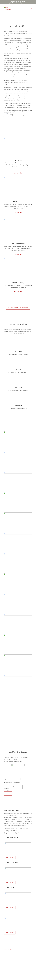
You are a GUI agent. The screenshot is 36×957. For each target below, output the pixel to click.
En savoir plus (18, 173)
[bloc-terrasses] (18, 595)
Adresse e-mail (8, 782)
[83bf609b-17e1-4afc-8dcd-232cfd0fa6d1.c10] (18, 473)
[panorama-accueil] (18, 514)
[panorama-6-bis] (18, 676)
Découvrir (10, 857)
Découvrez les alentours (18, 308)
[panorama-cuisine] (18, 554)
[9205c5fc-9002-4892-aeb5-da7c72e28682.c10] (18, 493)
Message (6, 788)
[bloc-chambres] (18, 574)
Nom (5, 779)
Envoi (8, 793)
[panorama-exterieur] (18, 534)
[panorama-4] (18, 635)
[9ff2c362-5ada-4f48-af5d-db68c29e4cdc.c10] (18, 453)
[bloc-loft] (18, 432)
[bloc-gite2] (18, 615)
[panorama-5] (18, 656)
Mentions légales (8, 949)
